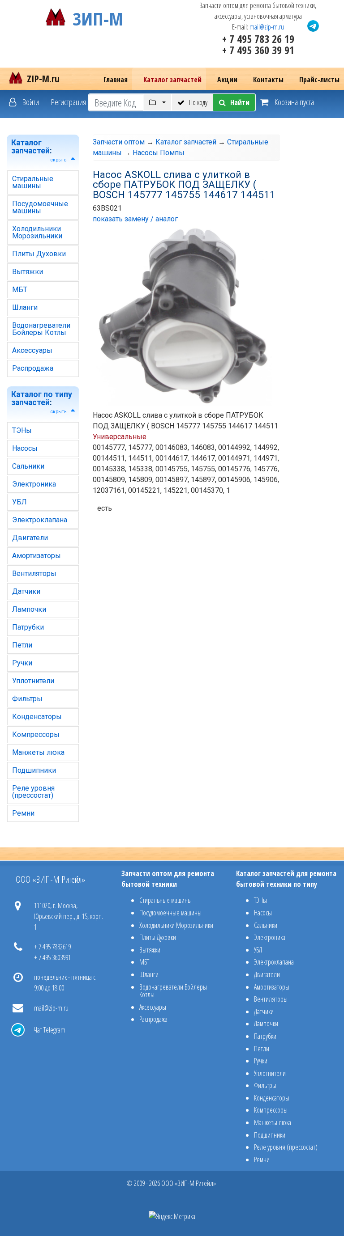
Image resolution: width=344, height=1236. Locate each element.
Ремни (23, 813)
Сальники (28, 466)
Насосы (25, 448)
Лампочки (29, 609)
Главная (115, 80)
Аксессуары (32, 350)
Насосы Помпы (159, 152)
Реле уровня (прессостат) (33, 792)
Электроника (34, 484)
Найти (239, 102)
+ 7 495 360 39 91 (258, 49)
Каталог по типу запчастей (41, 398)
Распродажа (32, 368)
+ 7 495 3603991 (52, 957)
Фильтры (27, 698)
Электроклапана (39, 520)
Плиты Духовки (39, 254)
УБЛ (19, 502)
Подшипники (34, 770)
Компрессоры (36, 734)
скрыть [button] (58, 159)
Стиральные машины (32, 182)
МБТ (19, 289)
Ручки (22, 663)
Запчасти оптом (119, 142)
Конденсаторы (37, 716)
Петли (22, 645)
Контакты (268, 80)
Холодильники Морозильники (37, 232)
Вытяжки (27, 271)
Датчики (26, 591)
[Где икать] (157, 102)
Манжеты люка (38, 752)
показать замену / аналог (135, 219)
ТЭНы (22, 430)
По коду (198, 102)
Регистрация (68, 102)
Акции (227, 80)
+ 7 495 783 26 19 (258, 38)
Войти (30, 102)
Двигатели (30, 537)
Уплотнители (33, 681)
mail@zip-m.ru (266, 27)
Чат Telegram (49, 1030)
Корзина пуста (293, 102)
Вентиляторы (34, 573)
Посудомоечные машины (40, 207)
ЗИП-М (98, 17)
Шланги (25, 307)
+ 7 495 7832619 (52, 947)
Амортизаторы (36, 555)
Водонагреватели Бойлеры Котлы (41, 329)
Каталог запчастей (172, 80)
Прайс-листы (319, 80)
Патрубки (28, 627)
